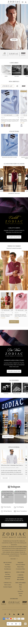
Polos (20, 587)
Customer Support (7, 587)
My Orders (7, 564)
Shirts (20, 584)
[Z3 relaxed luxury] (4, 54)
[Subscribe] (25, 525)
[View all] (26, 447)
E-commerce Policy (20, 569)
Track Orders (8, 567)
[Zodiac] (13, 54)
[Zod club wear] (23, 54)
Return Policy (20, 567)
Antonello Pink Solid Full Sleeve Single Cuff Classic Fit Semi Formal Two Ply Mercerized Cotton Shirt (20, 315)
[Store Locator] (16, 623)
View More (13, 321)
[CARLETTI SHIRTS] (14, 219)
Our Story (7, 574)
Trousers (20, 593)
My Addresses (7, 569)
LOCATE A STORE (8, 436)
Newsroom (7, 578)
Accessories (20, 591)
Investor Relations (20, 578)
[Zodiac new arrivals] (14, 603)
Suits (20, 595)
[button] (8, 623)
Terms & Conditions (20, 564)
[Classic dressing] (14, 27)
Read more (14, 559)
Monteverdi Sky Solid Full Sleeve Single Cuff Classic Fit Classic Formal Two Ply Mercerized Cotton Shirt (10, 120)
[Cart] (12, 623)
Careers (20, 575)
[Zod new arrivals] (24, 602)
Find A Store (20, 572)
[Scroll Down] (25, 624)
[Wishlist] (22, 2)
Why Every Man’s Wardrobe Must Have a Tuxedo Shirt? (11, 465)
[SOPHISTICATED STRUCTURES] (14, 353)
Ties (20, 589)
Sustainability (7, 576)
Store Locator (7, 584)
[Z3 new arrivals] (3, 603)
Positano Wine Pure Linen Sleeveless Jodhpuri (6, 315)
